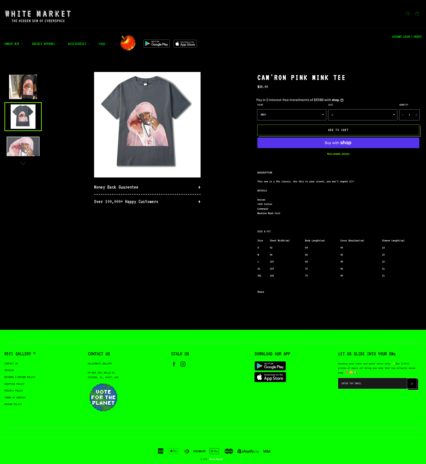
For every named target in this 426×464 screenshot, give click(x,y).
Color (260, 104)
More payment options (338, 153)
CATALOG (9, 370)
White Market (216, 459)
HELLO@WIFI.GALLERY (100, 363)
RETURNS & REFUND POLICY (19, 377)
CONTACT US (11, 363)
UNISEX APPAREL (44, 44)
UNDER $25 (12, 44)
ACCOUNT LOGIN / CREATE (407, 36)
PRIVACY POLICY (13, 390)
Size (330, 104)
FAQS (103, 44)
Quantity (403, 104)
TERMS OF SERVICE (15, 397)
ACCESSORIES (78, 44)
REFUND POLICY (13, 404)
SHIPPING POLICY (14, 384)
